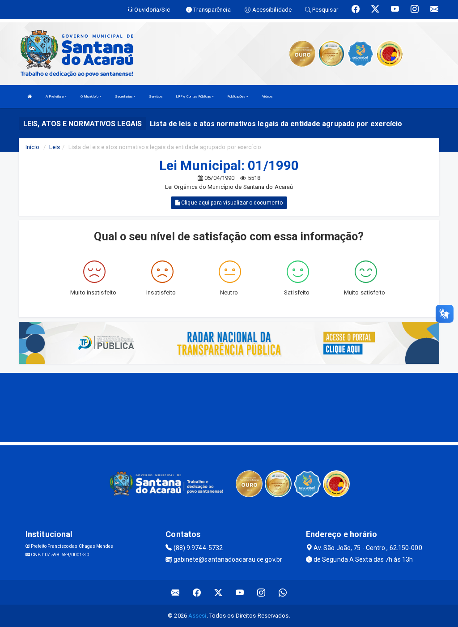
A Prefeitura (55, 96)
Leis (54, 147)
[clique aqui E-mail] (175, 592)
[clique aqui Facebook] (197, 592)
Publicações (236, 96)
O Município (90, 96)
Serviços (155, 96)
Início (32, 147)
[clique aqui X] (218, 592)
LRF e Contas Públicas (194, 96)
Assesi (197, 615)
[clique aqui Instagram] (261, 592)
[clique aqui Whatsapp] (283, 592)
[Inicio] (30, 96)
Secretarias (124, 96)
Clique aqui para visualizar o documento (231, 203)
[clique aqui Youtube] (240, 592)
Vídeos (267, 96)
